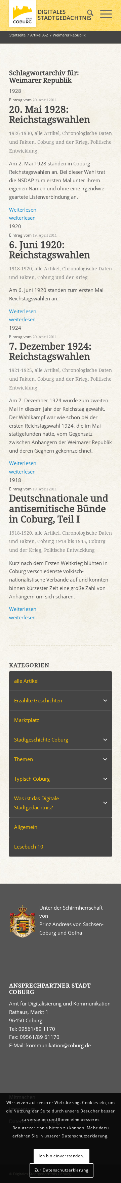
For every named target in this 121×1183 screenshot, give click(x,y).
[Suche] (86, 13)
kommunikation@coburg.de (58, 1045)
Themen (23, 759)
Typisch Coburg (32, 778)
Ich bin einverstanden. (61, 1156)
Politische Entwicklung (69, 550)
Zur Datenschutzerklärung (61, 1170)
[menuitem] (86, 13)
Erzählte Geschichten (38, 700)
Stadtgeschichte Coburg (41, 739)
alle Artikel (47, 133)
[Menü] (102, 13)
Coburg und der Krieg (62, 142)
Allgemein (25, 827)
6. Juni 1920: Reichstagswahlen (49, 250)
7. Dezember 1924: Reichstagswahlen (50, 351)
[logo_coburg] (50, 13)
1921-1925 (20, 370)
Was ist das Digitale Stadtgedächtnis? (36, 803)
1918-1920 (20, 268)
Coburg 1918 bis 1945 (61, 541)
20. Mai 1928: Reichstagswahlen (49, 115)
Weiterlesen (22, 209)
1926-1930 (20, 133)
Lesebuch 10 (28, 846)
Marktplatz (26, 720)
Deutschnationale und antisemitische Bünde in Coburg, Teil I (58, 509)
